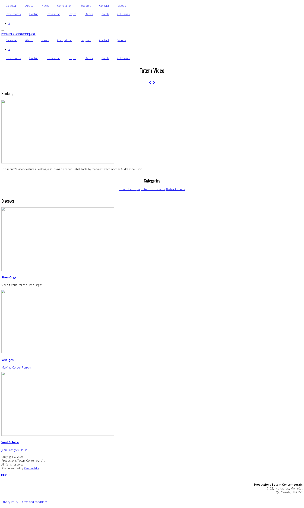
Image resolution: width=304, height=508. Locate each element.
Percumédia (31, 468)
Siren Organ (9, 277)
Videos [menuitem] (122, 6)
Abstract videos (175, 189)
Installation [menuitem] (53, 14)
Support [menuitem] (86, 6)
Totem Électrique (129, 189)
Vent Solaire (10, 442)
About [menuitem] (29, 6)
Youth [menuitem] (105, 14)
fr (9, 23)
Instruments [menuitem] (13, 14)
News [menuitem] (45, 6)
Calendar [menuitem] (11, 6)
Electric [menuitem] (33, 14)
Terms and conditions (34, 502)
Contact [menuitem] (104, 6)
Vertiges (7, 360)
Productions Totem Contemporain (18, 34)
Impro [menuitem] (72, 14)
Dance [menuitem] (89, 14)
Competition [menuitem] (64, 6)
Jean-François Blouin (14, 450)
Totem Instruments (153, 189)
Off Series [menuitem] (123, 14)
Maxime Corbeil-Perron (16, 367)
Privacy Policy (9, 502)
